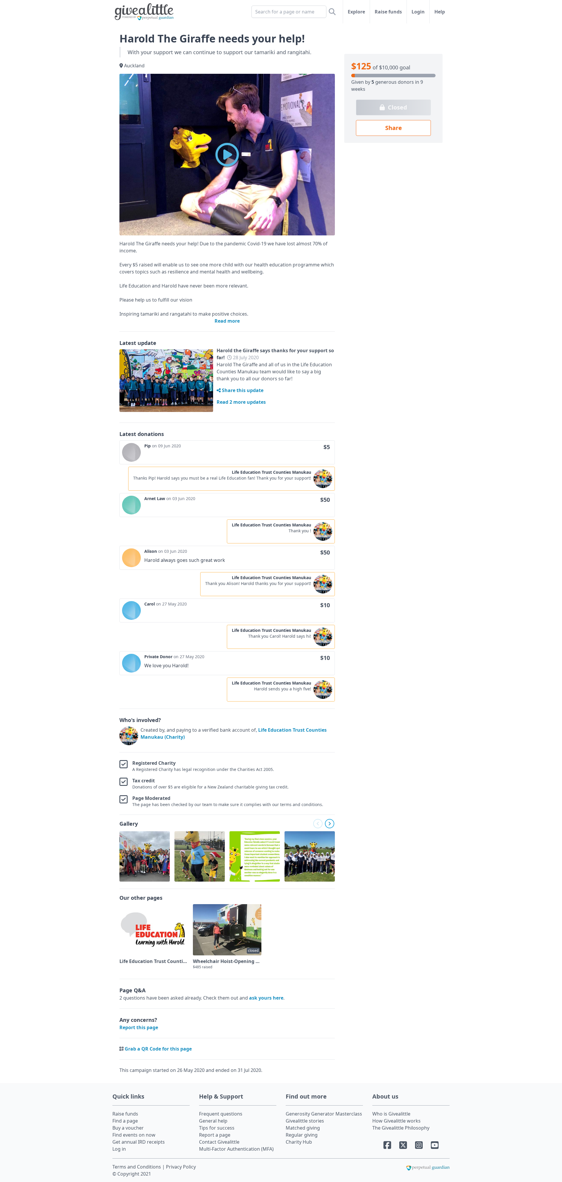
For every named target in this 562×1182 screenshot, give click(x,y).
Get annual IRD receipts (138, 1142)
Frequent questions (220, 1114)
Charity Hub (299, 1142)
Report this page (138, 1027)
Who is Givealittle (391, 1114)
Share (393, 128)
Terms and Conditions (137, 1167)
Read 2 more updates (241, 402)
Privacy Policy (181, 1167)
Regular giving (302, 1135)
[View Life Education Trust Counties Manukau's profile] (128, 735)
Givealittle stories (305, 1121)
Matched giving (303, 1128)
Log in (119, 1149)
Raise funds (388, 11)
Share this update (242, 390)
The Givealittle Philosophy (400, 1128)
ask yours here (266, 998)
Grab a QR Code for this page (158, 1049)
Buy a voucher (128, 1128)
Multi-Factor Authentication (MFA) (236, 1149)
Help (439, 11)
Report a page (214, 1135)
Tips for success (216, 1128)
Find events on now (133, 1135)
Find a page (125, 1121)
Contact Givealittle (219, 1142)
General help (213, 1121)
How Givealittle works (396, 1121)
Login (418, 11)
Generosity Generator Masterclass (324, 1114)
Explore (356, 11)
